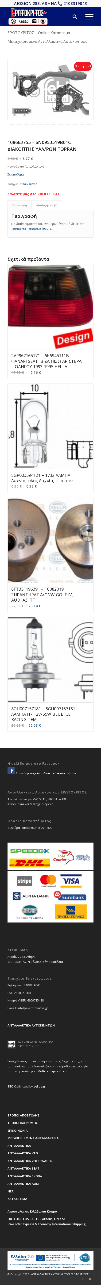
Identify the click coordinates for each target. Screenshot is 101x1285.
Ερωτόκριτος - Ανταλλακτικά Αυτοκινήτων (45, 773)
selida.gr (40, 1086)
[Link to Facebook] (82, 1279)
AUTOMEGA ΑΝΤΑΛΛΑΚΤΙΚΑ (35, 1041)
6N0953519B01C (40, 228)
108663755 (18, 228)
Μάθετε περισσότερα (53, 1071)
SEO (10, 1086)
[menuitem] (70, 16)
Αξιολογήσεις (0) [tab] (46, 205)
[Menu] (85, 16)
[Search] (70, 16)
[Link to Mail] (89, 1279)
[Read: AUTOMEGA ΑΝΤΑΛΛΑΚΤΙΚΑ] (12, 1044)
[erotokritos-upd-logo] (42, 16)
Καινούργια (30, 184)
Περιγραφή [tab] (19, 205)
